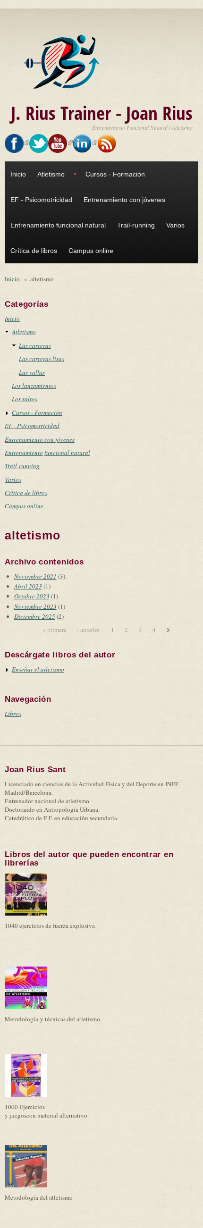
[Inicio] (64, 62)
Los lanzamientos (34, 385)
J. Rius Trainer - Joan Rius (102, 112)
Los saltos (24, 399)
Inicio (18, 174)
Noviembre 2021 (35, 576)
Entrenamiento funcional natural (58, 225)
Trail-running (136, 225)
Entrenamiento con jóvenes (124, 199)
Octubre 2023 (32, 596)
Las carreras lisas (41, 358)
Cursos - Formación (115, 174)
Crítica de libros (33, 250)
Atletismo (51, 174)
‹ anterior (88, 629)
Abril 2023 (28, 586)
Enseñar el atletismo (38, 669)
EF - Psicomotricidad (41, 199)
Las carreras (35, 345)
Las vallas (32, 372)
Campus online (90, 250)
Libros (13, 713)
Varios (175, 225)
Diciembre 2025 (34, 616)
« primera (54, 629)
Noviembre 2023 (35, 606)
